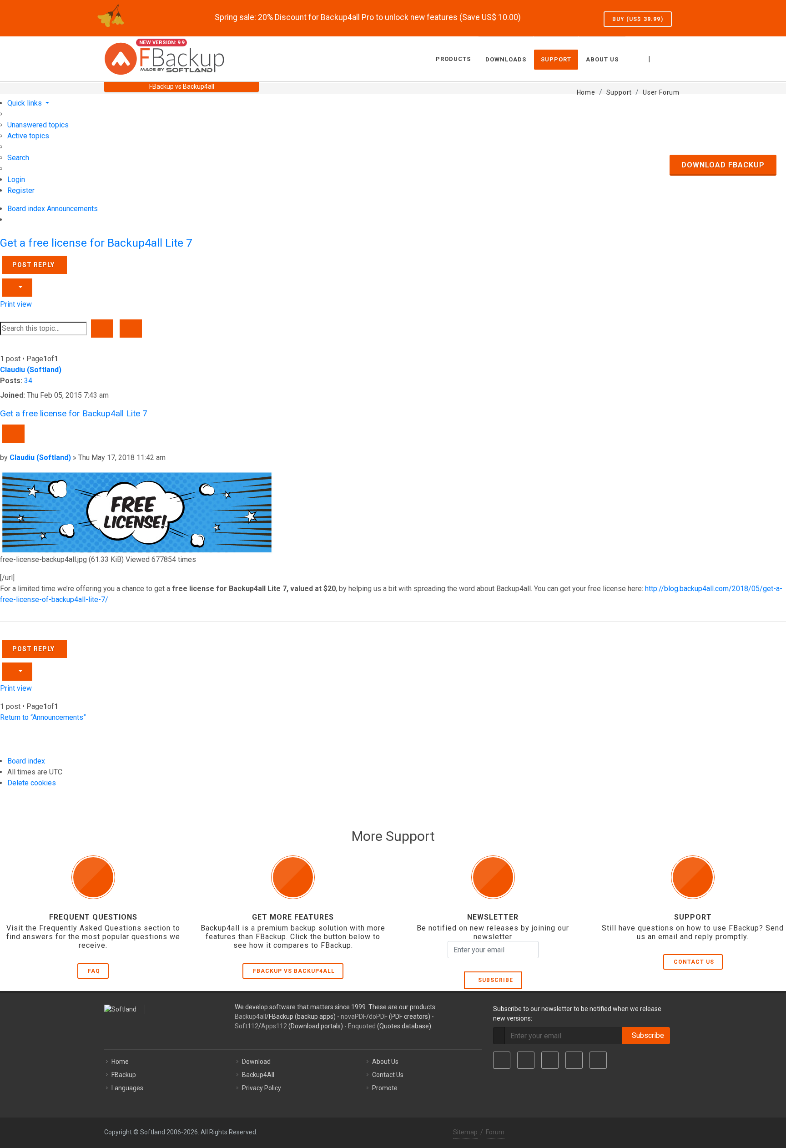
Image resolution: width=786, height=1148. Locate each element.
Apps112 (274, 1026)
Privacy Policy (261, 1088)
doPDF (378, 1016)
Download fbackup (723, 165)
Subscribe (493, 980)
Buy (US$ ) (637, 19)
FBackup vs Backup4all (294, 971)
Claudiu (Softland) (30, 369)
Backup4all (250, 1016)
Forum (495, 1132)
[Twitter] (525, 1060)
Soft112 (246, 1026)
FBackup (123, 1074)
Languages (127, 1088)
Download (256, 1061)
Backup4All (258, 1074)
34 (28, 380)
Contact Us (694, 962)
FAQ (94, 971)
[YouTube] (574, 1060)
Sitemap (465, 1132)
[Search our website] (672, 58)
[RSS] (598, 1060)
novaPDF (353, 1016)
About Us (385, 1061)
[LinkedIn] (550, 1060)
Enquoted (362, 1026)
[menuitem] (38, 125)
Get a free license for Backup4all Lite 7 (96, 242)
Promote (385, 1088)
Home (120, 1061)
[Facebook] (501, 1060)
